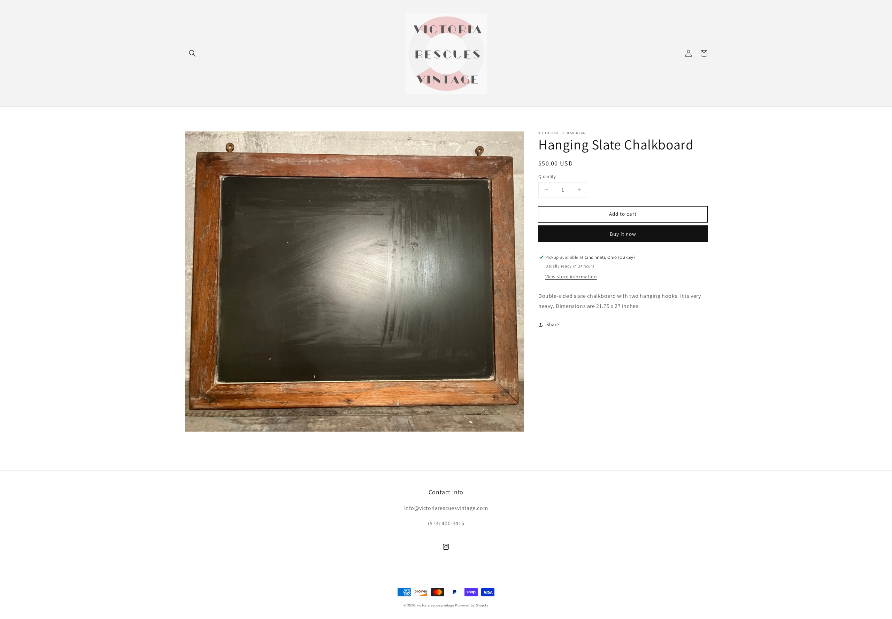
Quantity (547, 176)
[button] (192, 53)
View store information (571, 276)
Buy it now (623, 234)
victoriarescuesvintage (435, 605)
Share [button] (552, 324)
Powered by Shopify (472, 605)
